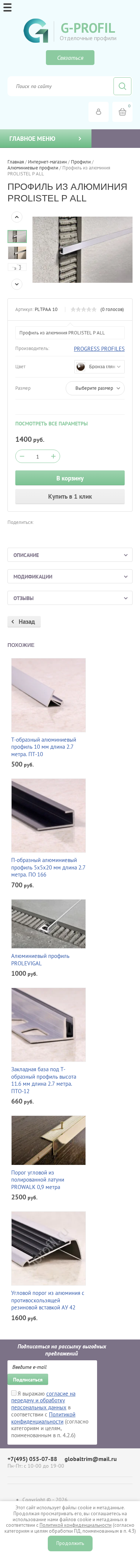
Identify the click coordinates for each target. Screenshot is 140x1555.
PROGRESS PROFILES (99, 348)
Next (16, 284)
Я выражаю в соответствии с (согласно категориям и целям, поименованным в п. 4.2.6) (49, 1414)
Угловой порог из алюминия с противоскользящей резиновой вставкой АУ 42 (47, 1300)
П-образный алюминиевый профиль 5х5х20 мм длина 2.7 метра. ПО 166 (48, 867)
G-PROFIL (88, 27)
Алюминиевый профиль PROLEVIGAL (40, 959)
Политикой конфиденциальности (43, 1418)
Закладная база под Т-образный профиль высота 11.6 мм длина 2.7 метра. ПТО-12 (43, 1080)
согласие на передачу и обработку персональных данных (43, 1400)
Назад (27, 622)
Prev (16, 217)
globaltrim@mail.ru (91, 1458)
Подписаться (28, 1379)
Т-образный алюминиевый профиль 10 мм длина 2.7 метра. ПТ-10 (43, 747)
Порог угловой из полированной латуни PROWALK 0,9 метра (37, 1179)
